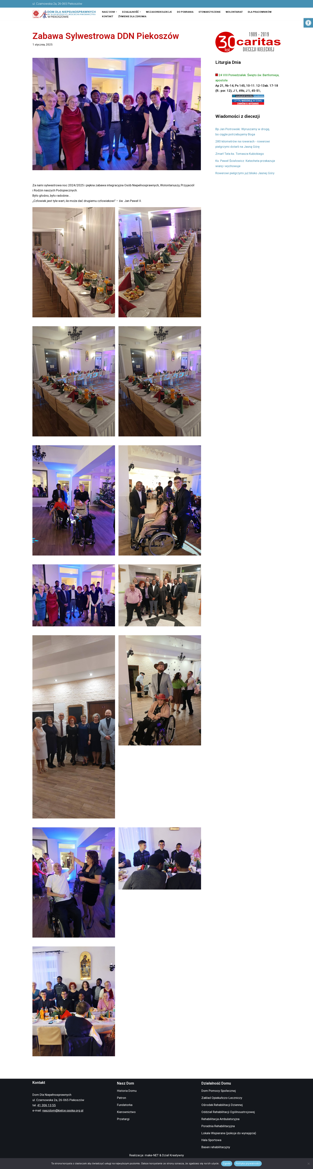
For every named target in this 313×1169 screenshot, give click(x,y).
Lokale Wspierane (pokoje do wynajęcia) (228, 1133)
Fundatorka (124, 1105)
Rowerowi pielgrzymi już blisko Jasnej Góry (244, 173)
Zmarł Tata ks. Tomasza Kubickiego (239, 154)
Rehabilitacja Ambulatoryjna (220, 1119)
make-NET (152, 1155)
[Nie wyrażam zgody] (308, 1163)
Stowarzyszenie (210, 11)
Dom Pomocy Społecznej (218, 1091)
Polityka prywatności (248, 1163)
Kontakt (107, 16)
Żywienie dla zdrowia (132, 16)
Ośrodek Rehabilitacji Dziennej (222, 1105)
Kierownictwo (126, 1112)
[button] (308, 23)
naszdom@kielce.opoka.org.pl (62, 1110)
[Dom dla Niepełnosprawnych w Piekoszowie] (64, 14)
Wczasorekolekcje (159, 11)
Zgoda (226, 1163)
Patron (121, 1098)
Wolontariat (234, 11)
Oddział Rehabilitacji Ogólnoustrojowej (228, 1112)
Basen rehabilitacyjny (215, 1147)
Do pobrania (185, 11)
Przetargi (123, 1119)
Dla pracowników (260, 11)
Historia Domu (127, 1091)
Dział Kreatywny (173, 1155)
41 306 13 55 (46, 1105)
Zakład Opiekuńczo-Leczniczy (221, 1098)
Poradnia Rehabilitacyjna (218, 1126)
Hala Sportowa (211, 1140)
